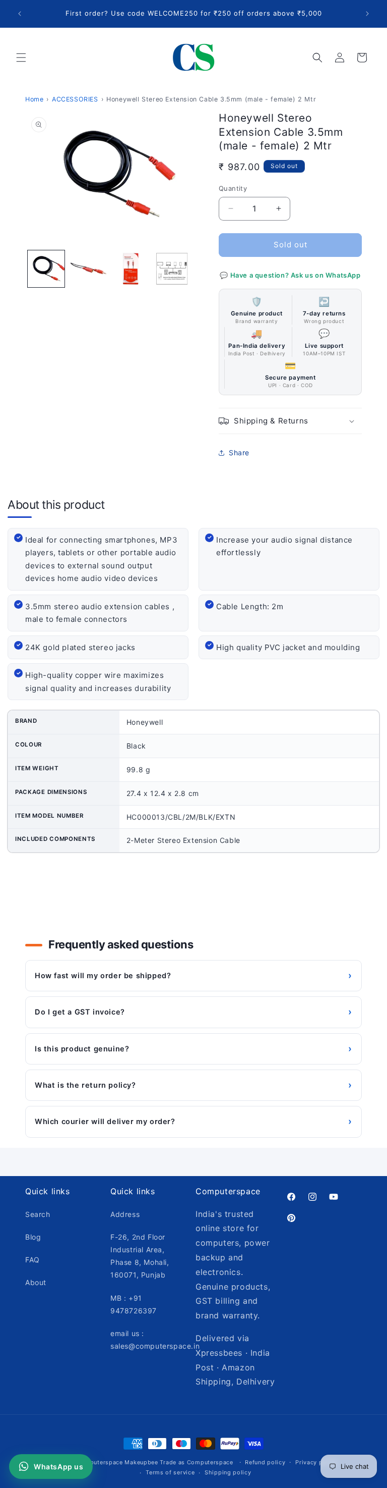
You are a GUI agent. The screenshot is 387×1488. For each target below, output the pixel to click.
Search (37, 1214)
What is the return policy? (193, 1085)
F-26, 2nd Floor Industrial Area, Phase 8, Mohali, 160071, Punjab (139, 1256)
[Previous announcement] (20, 14)
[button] (21, 57)
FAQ (32, 1259)
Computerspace (100, 1462)
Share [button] (239, 452)
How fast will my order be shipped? (193, 975)
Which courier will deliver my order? (193, 1121)
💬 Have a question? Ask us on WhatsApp (290, 275)
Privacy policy (316, 1462)
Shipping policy (228, 1472)
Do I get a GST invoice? (193, 1011)
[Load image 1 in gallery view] (46, 268)
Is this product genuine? (193, 1048)
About (35, 1282)
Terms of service (170, 1472)
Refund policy (265, 1462)
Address (125, 1214)
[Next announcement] (367, 14)
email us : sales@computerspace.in (155, 1339)
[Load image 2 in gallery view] (88, 268)
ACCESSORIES (75, 99)
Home (34, 99)
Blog (33, 1237)
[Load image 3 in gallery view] (129, 268)
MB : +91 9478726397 (133, 1304)
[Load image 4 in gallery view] (171, 268)
